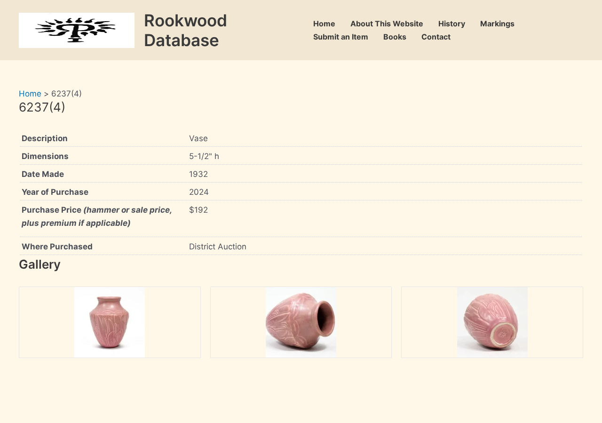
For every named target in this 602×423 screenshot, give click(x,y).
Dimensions (45, 156)
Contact (436, 36)
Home (324, 23)
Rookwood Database (185, 30)
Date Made (43, 174)
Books (394, 36)
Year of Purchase (55, 192)
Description (45, 138)
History (451, 23)
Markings (497, 23)
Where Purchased (57, 246)
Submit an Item (340, 36)
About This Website (386, 23)
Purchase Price (97, 216)
